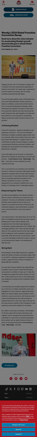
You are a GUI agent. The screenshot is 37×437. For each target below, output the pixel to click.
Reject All (18, 429)
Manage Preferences (18, 425)
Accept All (18, 434)
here (27, 416)
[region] (18, 418)
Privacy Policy (23, 420)
